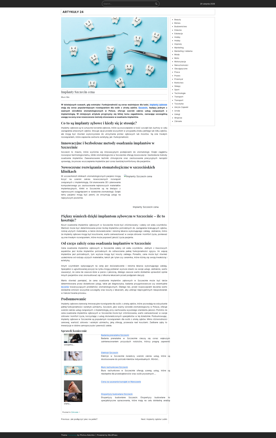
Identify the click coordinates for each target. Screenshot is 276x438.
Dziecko (178, 30)
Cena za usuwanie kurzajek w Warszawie (121, 381)
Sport (176, 89)
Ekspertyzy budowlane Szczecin (117, 394)
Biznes (177, 23)
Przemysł (178, 79)
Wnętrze (178, 118)
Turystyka (179, 104)
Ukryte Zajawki (181, 107)
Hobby (177, 37)
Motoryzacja (180, 61)
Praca (177, 72)
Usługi (177, 114)
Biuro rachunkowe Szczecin (114, 367)
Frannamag (72, 435)
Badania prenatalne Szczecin (115, 335)
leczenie (65, 287)
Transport (178, 96)
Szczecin (142, 107)
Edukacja (178, 33)
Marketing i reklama (183, 51)
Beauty (177, 19)
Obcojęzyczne (180, 68)
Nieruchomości (181, 65)
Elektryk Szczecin (109, 352)
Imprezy (178, 44)
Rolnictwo (178, 83)
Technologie (180, 93)
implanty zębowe (158, 104)
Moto (176, 58)
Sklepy (177, 86)
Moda (177, 54)
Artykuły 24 (73, 12)
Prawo (177, 75)
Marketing (179, 47)
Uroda (177, 111)
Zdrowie (74, 412)
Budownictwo (180, 26)
